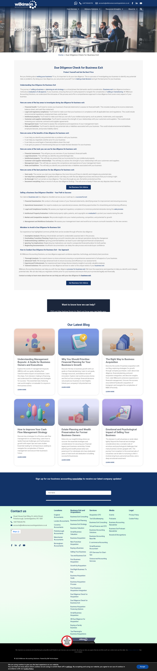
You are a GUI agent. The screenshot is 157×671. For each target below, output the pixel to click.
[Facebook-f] (12, 545)
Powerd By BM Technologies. (49, 658)
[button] (141, 9)
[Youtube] (24, 545)
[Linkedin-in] (16, 545)
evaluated (92, 213)
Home (60, 55)
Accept (142, 667)
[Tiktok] (20, 545)
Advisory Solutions (91, 9)
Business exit (108, 89)
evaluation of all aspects (37, 92)
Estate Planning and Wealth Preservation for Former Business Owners (76, 432)
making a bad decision (84, 79)
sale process (118, 209)
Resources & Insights (113, 9)
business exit (33, 197)
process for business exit (76, 269)
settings (69, 667)
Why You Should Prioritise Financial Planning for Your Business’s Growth (76, 362)
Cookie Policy (29, 669)
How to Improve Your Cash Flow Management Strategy (32, 431)
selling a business (37, 89)
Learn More (22, 389)
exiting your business (44, 76)
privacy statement (133, 650)
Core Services (72, 9)
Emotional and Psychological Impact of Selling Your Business (121, 432)
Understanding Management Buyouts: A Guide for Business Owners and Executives (34, 362)
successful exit (81, 197)
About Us (131, 9)
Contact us (18, 511)
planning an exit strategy (55, 89)
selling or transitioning (115, 92)
